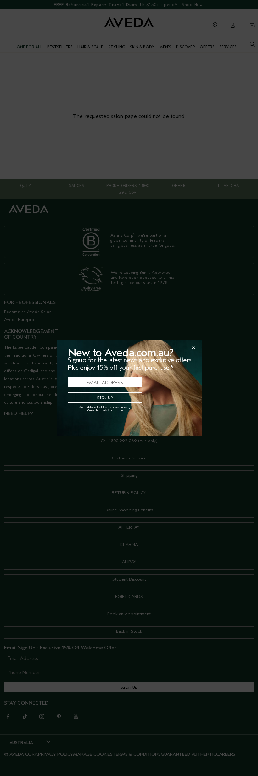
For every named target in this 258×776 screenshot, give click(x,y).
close (177, 347)
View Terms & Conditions (105, 410)
